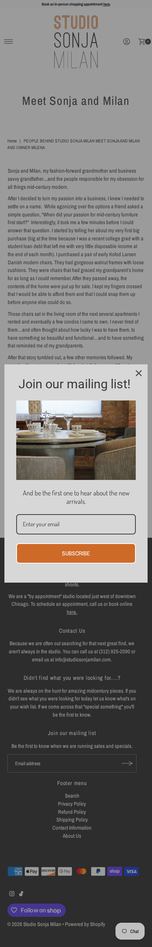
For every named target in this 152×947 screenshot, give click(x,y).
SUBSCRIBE (76, 553)
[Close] (139, 373)
